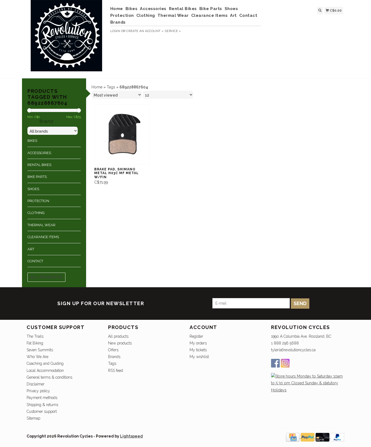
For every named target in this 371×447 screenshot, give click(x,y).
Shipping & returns (42, 405)
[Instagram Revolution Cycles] (285, 363)
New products (120, 343)
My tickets (198, 350)
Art (233, 15)
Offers (113, 350)
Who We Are (37, 357)
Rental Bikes (183, 8)
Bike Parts (210, 8)
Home (116, 8)
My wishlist (199, 357)
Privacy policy (38, 391)
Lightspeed (131, 436)
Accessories (153, 8)
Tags (111, 87)
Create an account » (145, 31)
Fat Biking (35, 343)
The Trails (35, 336)
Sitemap (33, 418)
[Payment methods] (293, 437)
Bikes (131, 8)
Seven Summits (40, 350)
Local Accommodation (45, 370)
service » (173, 31)
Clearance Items (209, 15)
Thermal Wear (173, 15)
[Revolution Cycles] (66, 38)
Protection (122, 15)
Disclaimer (36, 384)
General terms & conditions (49, 377)
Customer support (42, 411)
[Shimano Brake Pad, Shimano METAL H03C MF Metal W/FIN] (122, 134)
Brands (118, 22)
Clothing (145, 15)
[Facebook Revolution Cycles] (275, 363)
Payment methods (42, 397)
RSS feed (115, 370)
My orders (198, 343)
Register (196, 336)
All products (46, 277)
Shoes (231, 8)
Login (115, 31)
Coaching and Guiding (45, 363)
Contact (248, 15)
